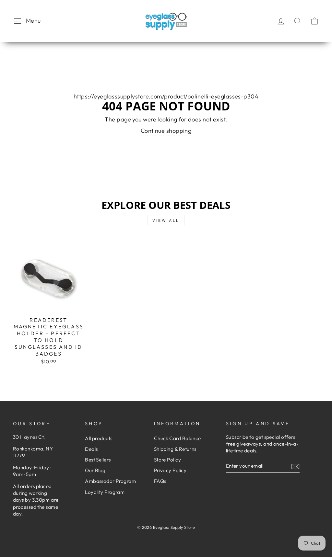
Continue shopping (166, 130)
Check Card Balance (177, 438)
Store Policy (167, 460)
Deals (91, 449)
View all (166, 220)
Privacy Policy (170, 470)
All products (98, 438)
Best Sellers (98, 460)
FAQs (160, 481)
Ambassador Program (110, 481)
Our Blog (95, 470)
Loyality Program (104, 492)
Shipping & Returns (175, 449)
